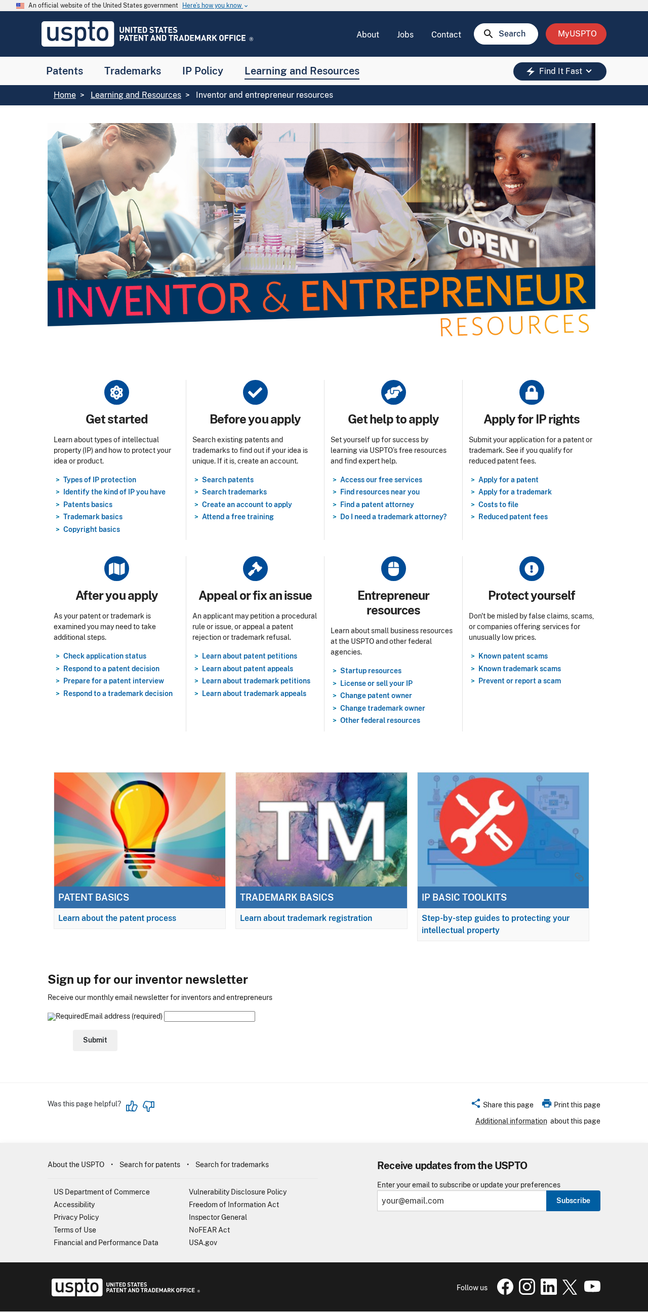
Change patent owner (376, 695)
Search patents (228, 480)
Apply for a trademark (515, 492)
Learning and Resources (302, 71)
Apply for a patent (508, 480)
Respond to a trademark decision (118, 693)
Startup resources (370, 671)
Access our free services (381, 480)
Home (65, 95)
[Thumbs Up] (132, 1106)
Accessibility (74, 1205)
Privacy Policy (76, 1217)
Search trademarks (234, 492)
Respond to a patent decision (111, 669)
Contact (446, 35)
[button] (502, 1106)
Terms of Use (75, 1230)
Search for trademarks (232, 1165)
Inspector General (218, 1217)
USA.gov (203, 1243)
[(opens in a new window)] (525, 1292)
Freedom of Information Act (234, 1205)
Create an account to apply (247, 504)
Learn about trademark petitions (256, 681)
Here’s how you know (215, 6)
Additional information (511, 1121)
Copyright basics (91, 529)
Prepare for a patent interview (113, 681)
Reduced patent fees (513, 517)
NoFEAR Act (209, 1230)
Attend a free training (238, 517)
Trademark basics (93, 517)
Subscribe (573, 1201)
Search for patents (149, 1165)
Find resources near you (380, 492)
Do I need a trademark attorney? (393, 517)
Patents (64, 71)
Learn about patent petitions (249, 656)
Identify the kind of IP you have (114, 492)
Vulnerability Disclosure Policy (238, 1192)
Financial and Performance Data (106, 1243)
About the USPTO (76, 1165)
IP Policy (202, 71)
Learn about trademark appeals (254, 693)
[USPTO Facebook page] (503, 1292)
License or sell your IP (376, 683)
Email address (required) (124, 1016)
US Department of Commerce (102, 1192)
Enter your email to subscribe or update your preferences (468, 1185)
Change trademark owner (382, 708)
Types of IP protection (99, 480)
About (367, 35)
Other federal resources (380, 720)
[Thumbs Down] (148, 1106)
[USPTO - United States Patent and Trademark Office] (124, 1294)
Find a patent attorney (377, 504)
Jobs (405, 35)
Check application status (104, 656)
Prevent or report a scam (519, 681)
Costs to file (498, 504)
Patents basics (87, 504)
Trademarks (132, 71)
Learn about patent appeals (247, 669)
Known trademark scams (519, 669)
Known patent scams (513, 656)
